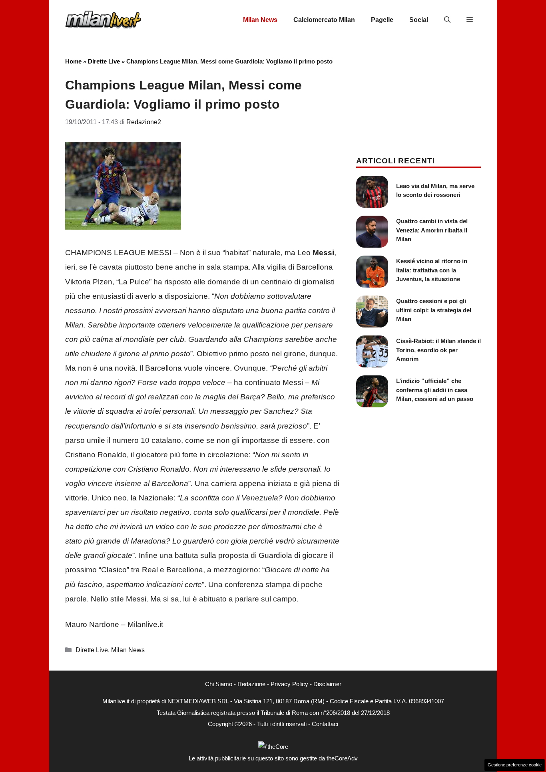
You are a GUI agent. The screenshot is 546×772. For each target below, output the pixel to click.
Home (73, 61)
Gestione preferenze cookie (515, 764)
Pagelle (382, 19)
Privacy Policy (289, 684)
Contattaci (325, 723)
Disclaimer (327, 684)
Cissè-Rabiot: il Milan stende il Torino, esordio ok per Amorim (438, 349)
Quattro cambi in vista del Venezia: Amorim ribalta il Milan (432, 230)
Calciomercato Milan (324, 19)
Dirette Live (104, 61)
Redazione (251, 684)
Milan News (260, 19)
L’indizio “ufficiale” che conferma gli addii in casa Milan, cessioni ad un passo (434, 389)
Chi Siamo (218, 684)
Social (418, 19)
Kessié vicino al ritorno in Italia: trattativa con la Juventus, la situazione (431, 270)
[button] (447, 20)
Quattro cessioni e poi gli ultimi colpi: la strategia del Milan (433, 310)
